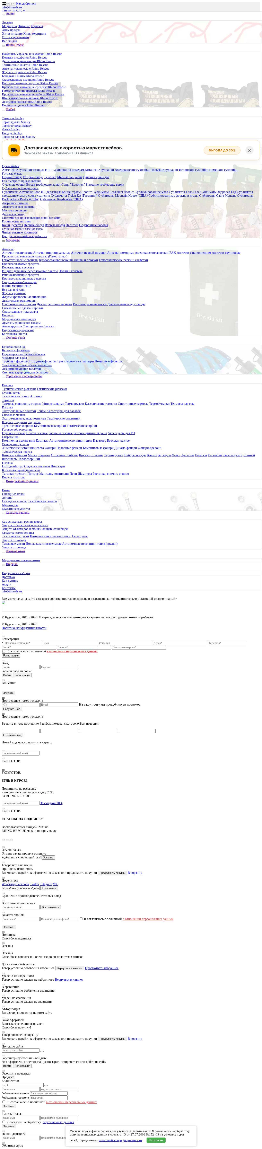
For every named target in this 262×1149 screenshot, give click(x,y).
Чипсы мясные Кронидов (20, 232)
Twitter (34, 884)
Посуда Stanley (12, 133)
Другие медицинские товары (21, 322)
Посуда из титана (13, 477)
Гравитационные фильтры (75, 361)
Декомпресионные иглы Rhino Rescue (27, 101)
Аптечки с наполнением (194, 252)
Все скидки (9, 41)
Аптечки (8, 249)
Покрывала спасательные (43, 543)
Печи (73, 473)
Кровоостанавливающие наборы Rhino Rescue (33, 94)
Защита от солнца (14, 547)
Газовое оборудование (17, 429)
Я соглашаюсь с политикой (53, 651)
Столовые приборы (64, 455)
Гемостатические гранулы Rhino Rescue (28, 90)
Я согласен (156, 1140)
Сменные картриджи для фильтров (25, 372)
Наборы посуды (135, 455)
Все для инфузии (13, 289)
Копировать (49, 888)
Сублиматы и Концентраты (20, 188)
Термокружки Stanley (16, 122)
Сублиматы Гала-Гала (184, 192)
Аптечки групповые (226, 252)
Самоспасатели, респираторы (22, 521)
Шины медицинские (16, 286)
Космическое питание (16, 221)
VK (55, 884)
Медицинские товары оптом (21, 560)
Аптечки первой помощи (88, 252)
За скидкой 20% (51, 803)
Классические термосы (101, 403)
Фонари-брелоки (149, 448)
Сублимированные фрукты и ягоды (173, 195)
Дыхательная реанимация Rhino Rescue (28, 61)
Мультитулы (10, 505)
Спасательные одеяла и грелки (22, 308)
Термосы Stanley (13, 118)
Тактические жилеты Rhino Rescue (25, 65)
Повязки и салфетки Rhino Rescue (24, 57)
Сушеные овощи (13, 184)
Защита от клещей (55, 529)
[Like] (5, 1)
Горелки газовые (13, 433)
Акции (6, 584)
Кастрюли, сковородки (224, 455)
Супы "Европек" (73, 184)
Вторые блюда (33, 177)
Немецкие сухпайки (223, 169)
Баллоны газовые (61, 433)
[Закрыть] (249, 150)
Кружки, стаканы (91, 455)
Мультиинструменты (16, 508)
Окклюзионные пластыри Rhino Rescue (28, 79)
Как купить (10, 580)
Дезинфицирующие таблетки (21, 368)
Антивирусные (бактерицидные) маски (28, 326)
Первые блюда (12, 177)
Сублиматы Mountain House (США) (123, 195)
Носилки (8, 315)
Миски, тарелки (39, 455)
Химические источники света (23, 448)
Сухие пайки (10, 166)
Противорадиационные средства (24, 278)
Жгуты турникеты (14, 293)
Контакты (9, 588)
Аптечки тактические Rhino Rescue (25, 68)
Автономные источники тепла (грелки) (89, 543)
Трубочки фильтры (15, 361)
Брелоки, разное (118, 440)
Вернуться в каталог (69, 968)
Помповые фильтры (109, 361)
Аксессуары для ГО (121, 433)
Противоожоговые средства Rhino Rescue (30, 83)
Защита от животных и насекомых (25, 525)
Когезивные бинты (14, 333)
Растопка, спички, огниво (111, 473)
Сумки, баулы (11, 392)
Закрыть (8, 693)
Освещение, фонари (15, 444)
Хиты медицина (34, 33)
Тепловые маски (13, 543)
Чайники (21, 455)
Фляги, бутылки (183, 455)
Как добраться (26, 3)
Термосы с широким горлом (21, 403)
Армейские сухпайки (17, 169)
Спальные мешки (13, 414)
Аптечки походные (120, 252)
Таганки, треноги (14, 473)
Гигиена (7, 462)
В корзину (135, 872)
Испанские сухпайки (193, 169)
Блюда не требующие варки (105, 184)
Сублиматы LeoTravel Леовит (113, 192)
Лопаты (7, 497)
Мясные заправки (69, 177)
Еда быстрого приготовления (21, 181)
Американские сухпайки (132, 169)
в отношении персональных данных (72, 651)
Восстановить (50, 907)
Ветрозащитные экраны (90, 433)
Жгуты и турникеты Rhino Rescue (24, 72)
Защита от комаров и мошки (22, 529)
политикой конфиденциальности (120, 1140)
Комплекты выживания (18, 440)
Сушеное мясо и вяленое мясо (22, 228)
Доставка (8, 577)
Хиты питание (12, 33)
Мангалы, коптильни (54, 473)
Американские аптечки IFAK (155, 252)
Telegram (46, 884)
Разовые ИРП (42, 169)
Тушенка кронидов (96, 177)
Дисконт (7, 22)
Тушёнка (50, 177)
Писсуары (58, 466)
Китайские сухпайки (99, 169)
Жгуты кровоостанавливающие (24, 297)
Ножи (6, 490)
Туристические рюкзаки (19, 389)
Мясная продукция (14, 210)
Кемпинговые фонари (98, 448)
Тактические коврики (82, 425)
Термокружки (74, 403)
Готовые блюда (12, 173)
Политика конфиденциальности (24, 628)
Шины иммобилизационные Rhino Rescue (30, 98)
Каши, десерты (12, 225)
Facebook (22, 884)
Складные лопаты (14, 501)
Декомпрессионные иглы (54, 304)
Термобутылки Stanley (17, 125)
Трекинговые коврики (17, 425)
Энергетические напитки (18, 206)
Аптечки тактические (17, 252)
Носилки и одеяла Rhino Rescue (23, 105)
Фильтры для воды (14, 357)
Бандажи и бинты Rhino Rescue (23, 76)
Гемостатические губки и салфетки (123, 260)
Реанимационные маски (90, 304)
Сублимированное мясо (151, 192)
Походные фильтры (42, 361)
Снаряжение (10, 437)
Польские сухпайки (164, 169)
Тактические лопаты (42, 501)
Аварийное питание (15, 203)
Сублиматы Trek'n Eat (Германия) (74, 195)
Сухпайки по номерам (68, 169)
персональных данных (58, 1122)
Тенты (41, 411)
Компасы (42, 440)
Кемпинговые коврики (50, 425)
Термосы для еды (182, 403)
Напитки (72, 225)
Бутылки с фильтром (16, 350)
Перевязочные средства (18, 267)
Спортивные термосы (133, 403)
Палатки (7, 407)
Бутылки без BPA (13, 346)
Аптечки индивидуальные (51, 252)
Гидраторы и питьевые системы (23, 354)
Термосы (37, 26)
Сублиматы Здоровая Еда (218, 192)
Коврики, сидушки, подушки (21, 422)
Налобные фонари (69, 448)
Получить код (11, 708)
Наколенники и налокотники (50, 536)
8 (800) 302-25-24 (13, 11)
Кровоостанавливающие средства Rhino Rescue (34, 87)
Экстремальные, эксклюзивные (24, 418)
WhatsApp (9, 884)
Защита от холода (14, 540)
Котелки (8, 455)
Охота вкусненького (15, 37)
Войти (7, 675)
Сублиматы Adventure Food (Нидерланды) (31, 192)
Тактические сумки (15, 396)
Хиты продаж (11, 30)
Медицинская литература (19, 319)
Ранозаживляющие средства (21, 274)
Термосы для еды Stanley (18, 136)
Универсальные (53, 403)
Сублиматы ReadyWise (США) (61, 199)
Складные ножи (13, 494)
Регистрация (11, 655)
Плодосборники (28, 459)
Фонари (50, 448)
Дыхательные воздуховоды (126, 304)
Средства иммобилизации (19, 282)
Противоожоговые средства (21, 263)
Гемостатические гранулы (20, 260)
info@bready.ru (12, 7)
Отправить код (12, 735)
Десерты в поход (13, 214)
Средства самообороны (18, 532)
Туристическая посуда (17, 451)
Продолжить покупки (112, 872)
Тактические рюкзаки (52, 389)
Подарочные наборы (93, 225)
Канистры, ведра (159, 455)
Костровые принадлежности (21, 470)
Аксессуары (79, 536)
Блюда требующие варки (43, 184)
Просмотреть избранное (102, 968)
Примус (32, 473)
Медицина (9, 26)
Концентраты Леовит (77, 192)
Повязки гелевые (70, 271)
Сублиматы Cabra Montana (217, 195)
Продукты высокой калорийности (24, 236)
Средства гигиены (37, 466)
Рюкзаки (7, 385)
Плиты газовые (37, 433)
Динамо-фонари (125, 448)
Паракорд (99, 440)
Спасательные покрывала (20, 311)
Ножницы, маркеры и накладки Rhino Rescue (32, 53)
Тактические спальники (63, 418)
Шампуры (85, 473)
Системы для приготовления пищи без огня (31, 217)
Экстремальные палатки (19, 411)
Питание (24, 26)
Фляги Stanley (11, 129)
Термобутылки (159, 403)
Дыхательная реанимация (19, 300)
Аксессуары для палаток (63, 411)
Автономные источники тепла (70, 440)
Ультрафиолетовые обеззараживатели (27, 365)
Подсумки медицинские (18, 330)
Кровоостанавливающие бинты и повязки (68, 260)
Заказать (8, 927)
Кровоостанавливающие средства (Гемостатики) (34, 256)
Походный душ (12, 466)
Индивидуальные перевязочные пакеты (30, 271)
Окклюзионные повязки (19, 304)
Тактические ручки (15, 536)
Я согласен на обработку (24, 1122)
